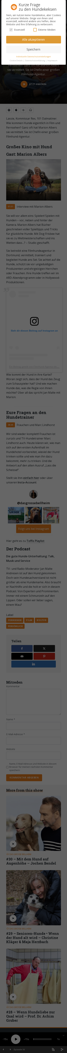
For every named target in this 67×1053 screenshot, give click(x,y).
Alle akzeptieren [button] (33, 39)
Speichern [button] (33, 49)
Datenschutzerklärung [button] (35, 60)
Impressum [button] (52, 60)
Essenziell (19, 29)
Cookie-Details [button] (16, 60)
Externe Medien (46, 29)
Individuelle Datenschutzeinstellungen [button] (33, 56)
